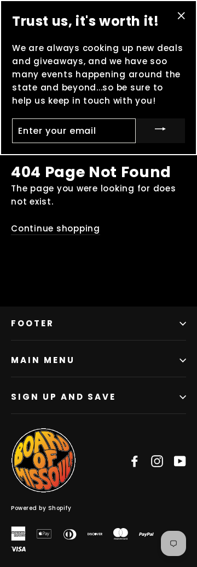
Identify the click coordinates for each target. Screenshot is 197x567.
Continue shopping (55, 228)
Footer (32, 323)
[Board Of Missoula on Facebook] (135, 460)
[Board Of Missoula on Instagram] (157, 460)
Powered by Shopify (41, 508)
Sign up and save (63, 396)
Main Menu (43, 360)
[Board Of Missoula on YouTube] (180, 460)
